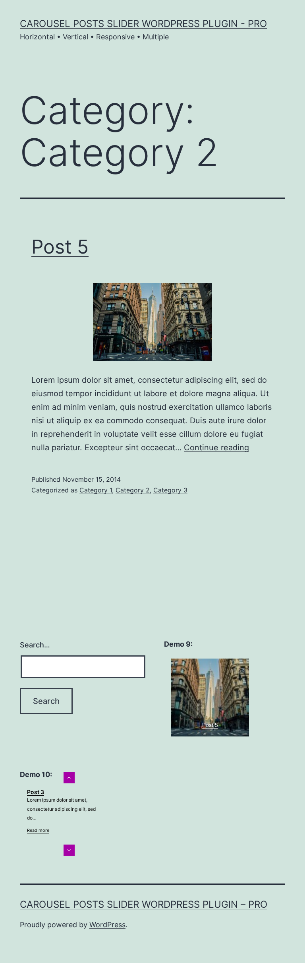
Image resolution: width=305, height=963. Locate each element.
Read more (38, 830)
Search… (35, 645)
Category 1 (95, 490)
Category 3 (170, 490)
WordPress (107, 924)
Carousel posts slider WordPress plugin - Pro (143, 23)
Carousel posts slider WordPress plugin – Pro (143, 904)
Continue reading (216, 447)
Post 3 (35, 792)
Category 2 (133, 490)
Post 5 (60, 246)
